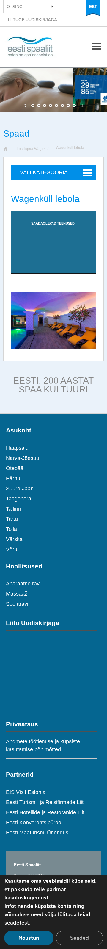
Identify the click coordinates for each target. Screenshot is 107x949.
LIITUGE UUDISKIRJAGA (32, 19)
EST (93, 6)
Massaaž (16, 594)
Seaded (79, 938)
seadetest (16, 922)
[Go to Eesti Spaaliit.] (7, 149)
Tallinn (13, 509)
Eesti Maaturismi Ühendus (37, 833)
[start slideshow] (26, 106)
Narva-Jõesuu (22, 458)
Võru (11, 549)
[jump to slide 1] (33, 106)
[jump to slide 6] (62, 106)
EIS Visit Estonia (25, 792)
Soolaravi (17, 604)
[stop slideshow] (81, 106)
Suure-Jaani (20, 488)
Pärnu (13, 478)
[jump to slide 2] (39, 106)
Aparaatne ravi (23, 584)
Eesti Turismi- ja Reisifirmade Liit (45, 802)
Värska (14, 539)
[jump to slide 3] (45, 106)
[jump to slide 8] (74, 106)
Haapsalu (17, 448)
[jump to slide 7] (68, 106)
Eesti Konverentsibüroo (33, 823)
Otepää (14, 468)
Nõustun (28, 938)
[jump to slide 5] (56, 106)
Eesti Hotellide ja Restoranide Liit (45, 812)
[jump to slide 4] (51, 106)
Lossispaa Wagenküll (34, 149)
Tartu (12, 519)
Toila (11, 529)
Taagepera (18, 499)
